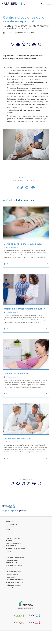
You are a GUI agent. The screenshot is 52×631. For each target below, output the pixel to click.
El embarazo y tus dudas (16, 548)
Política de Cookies (13, 585)
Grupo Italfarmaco (13, 571)
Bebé (8, 532)
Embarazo (10, 527)
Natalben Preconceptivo (15, 557)
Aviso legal (10, 577)
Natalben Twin (11, 563)
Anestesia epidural (12, 247)
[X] (28, 44)
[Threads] (23, 44)
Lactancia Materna (13, 543)
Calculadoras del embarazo (13, 539)
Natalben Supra (12, 560)
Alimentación (11, 546)
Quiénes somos (12, 574)
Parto (8, 529)
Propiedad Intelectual (14, 580)
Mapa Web (10, 588)
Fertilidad (9, 521)
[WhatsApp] (39, 44)
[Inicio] (13, 4)
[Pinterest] (34, 44)
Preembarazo (11, 524)
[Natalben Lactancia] (34, 622)
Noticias (9, 551)
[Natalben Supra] (34, 615)
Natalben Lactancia (14, 565)
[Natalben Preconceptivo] (18, 615)
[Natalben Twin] (18, 622)
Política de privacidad (14, 582)
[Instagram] (12, 44)
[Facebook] (18, 44)
